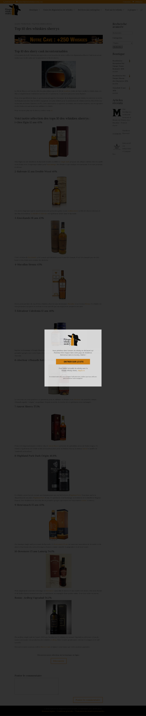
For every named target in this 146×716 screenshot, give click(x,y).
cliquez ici (81, 370)
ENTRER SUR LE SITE (73, 361)
